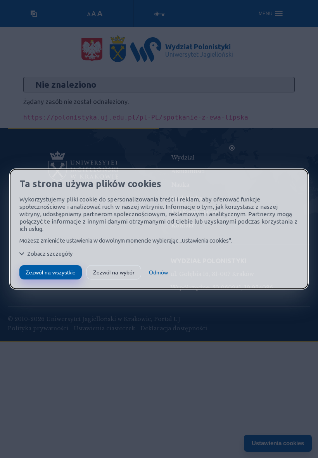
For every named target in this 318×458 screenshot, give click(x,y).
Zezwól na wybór (114, 272)
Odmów (158, 272)
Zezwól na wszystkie (51, 272)
